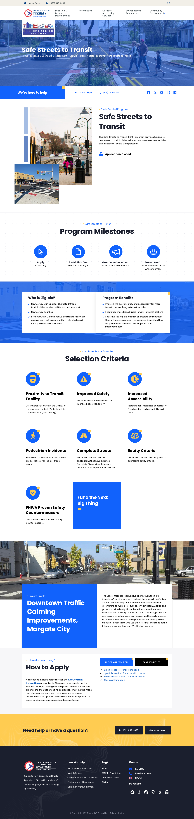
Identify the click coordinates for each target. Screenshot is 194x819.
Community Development (157, 11)
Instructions (33, 683)
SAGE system (75, 679)
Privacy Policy (117, 813)
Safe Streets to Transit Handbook (121, 669)
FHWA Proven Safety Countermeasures (124, 676)
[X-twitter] (155, 92)
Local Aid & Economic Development (62, 13)
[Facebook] (148, 92)
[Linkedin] (175, 92)
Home (25, 55)
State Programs (97, 55)
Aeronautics (85, 10)
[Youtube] (161, 92)
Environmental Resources (133, 11)
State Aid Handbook (114, 680)
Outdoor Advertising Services (108, 13)
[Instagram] (168, 92)
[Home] (38, 13)
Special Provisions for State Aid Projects (124, 673)
